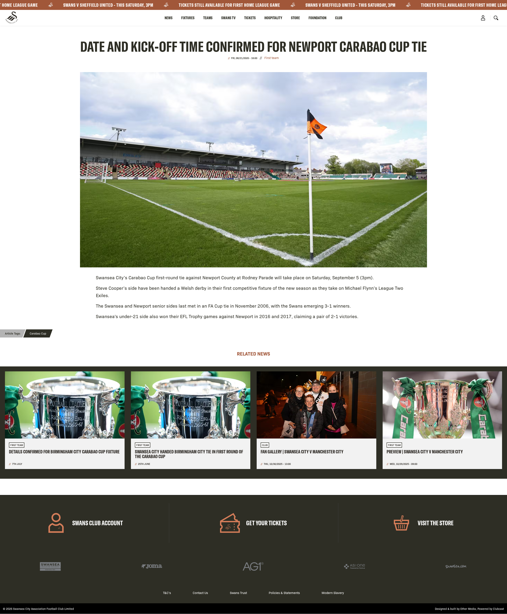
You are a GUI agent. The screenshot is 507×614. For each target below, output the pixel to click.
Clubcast (498, 608)
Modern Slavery (333, 593)
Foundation (317, 17)
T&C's (167, 593)
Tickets (250, 17)
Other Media (468, 608)
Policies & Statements (284, 593)
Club (338, 17)
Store (295, 17)
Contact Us (200, 593)
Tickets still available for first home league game (209, 5)
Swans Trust (238, 593)
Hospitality (273, 17)
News (168, 17)
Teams (208, 17)
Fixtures (187, 17)
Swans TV (228, 17)
